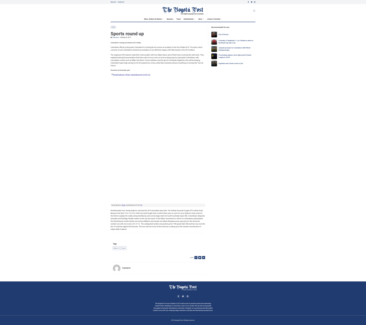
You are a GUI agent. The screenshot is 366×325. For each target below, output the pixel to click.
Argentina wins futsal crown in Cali (231, 63)
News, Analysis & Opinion (153, 19)
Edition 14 (117, 248)
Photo (124, 205)
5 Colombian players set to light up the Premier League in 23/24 (235, 56)
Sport (200, 19)
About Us (113, 2)
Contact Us (121, 2)
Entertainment (188, 19)
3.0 (141, 205)
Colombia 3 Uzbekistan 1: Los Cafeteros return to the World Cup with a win (236, 42)
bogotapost (115, 37)
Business (170, 19)
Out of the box (223, 34)
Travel (178, 19)
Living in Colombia (213, 19)
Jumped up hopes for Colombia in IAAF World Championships (234, 49)
